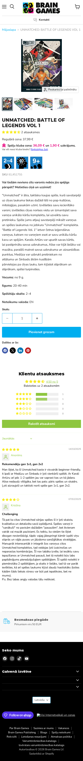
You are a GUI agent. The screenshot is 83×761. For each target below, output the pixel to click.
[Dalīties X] (13, 350)
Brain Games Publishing (22, 732)
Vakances (63, 728)
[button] (11, 132)
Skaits (5, 309)
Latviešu (40, 700)
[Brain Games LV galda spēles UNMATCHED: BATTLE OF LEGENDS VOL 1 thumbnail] (7, 104)
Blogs (43, 732)
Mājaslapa (9, 30)
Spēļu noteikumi (61, 732)
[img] (10, 450)
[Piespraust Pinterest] (28, 350)
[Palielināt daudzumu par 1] (37, 318)
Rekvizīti (12, 737)
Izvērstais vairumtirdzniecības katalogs (41, 745)
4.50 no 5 (52, 382)
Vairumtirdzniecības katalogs (39, 741)
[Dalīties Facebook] (5, 350)
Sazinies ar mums (43, 728)
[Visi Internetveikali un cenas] (56, 715)
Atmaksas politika (61, 737)
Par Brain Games (19, 728)
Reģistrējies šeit (39, 149)
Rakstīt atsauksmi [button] (41, 424)
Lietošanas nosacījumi (33, 737)
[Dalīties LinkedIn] (20, 350)
